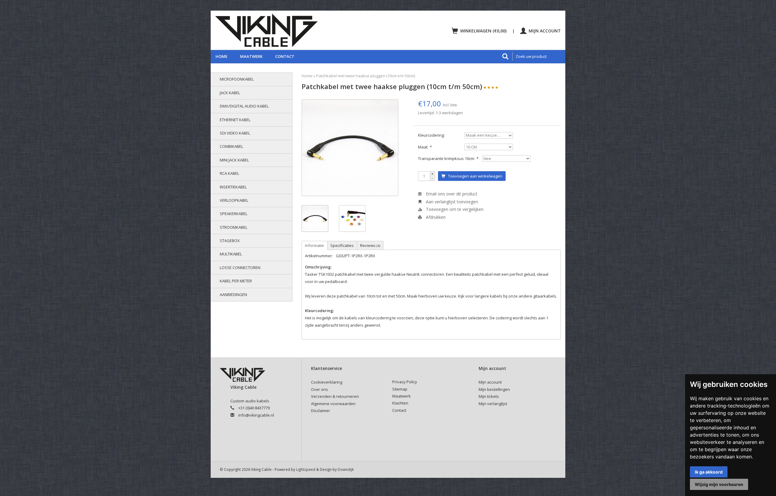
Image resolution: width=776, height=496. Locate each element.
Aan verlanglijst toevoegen (451, 202)
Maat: (424, 147)
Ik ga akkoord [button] (709, 471)
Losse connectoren (240, 267)
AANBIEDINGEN (233, 294)
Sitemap (399, 389)
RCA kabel (229, 173)
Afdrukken (435, 217)
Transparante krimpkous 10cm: (448, 158)
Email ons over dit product (451, 194)
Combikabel (231, 146)
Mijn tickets (489, 396)
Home (221, 56)
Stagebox (230, 240)
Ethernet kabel (235, 119)
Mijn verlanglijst (493, 403)
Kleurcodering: (431, 135)
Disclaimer (320, 410)
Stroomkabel (233, 227)
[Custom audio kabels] (299, 30)
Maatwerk (251, 56)
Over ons (319, 389)
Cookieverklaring (326, 382)
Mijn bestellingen (494, 389)
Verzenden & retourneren (335, 396)
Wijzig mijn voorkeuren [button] (719, 484)
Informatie (314, 245)
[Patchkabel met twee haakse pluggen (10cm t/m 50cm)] (350, 148)
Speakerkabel (233, 213)
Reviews (370, 245)
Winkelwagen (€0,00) (483, 31)
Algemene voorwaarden (333, 403)
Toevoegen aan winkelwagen (473, 176)
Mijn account (544, 31)
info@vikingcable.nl (256, 415)
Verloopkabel (234, 200)
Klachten (400, 403)
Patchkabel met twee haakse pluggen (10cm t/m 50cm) (365, 75)
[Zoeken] (505, 56)
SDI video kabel (235, 133)
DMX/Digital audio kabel (244, 106)
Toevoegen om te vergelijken (454, 209)
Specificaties (342, 245)
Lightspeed (305, 469)
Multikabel (231, 254)
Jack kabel (230, 92)
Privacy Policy (404, 381)
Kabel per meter (236, 281)
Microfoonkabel (237, 79)
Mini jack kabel (234, 160)
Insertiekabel (233, 187)
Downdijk (346, 469)
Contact (284, 56)
